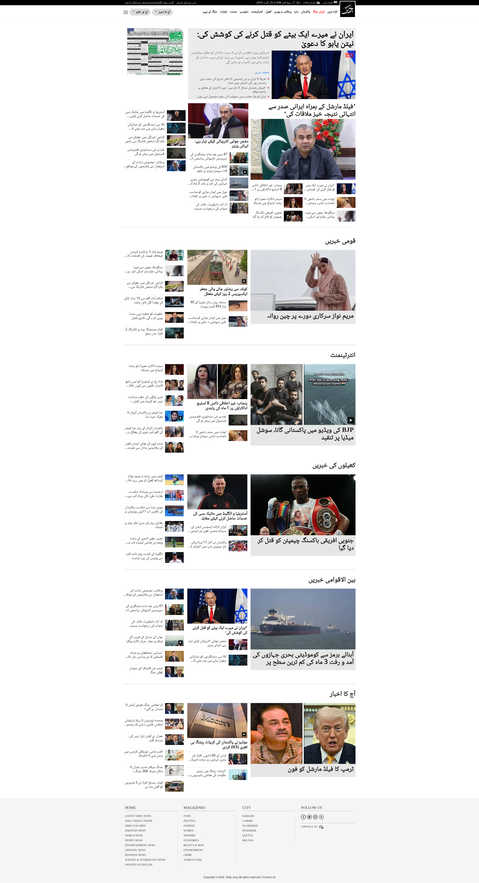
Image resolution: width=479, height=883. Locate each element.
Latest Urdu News (138, 816)
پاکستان (305, 12)
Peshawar (249, 830)
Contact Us (309, 826)
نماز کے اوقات (309, 3)
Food (187, 816)
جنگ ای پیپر (210, 12)
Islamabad (250, 825)
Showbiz (190, 835)
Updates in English (138, 864)
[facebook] (303, 816)
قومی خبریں (340, 241)
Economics (191, 840)
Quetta (247, 835)
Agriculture (193, 859)
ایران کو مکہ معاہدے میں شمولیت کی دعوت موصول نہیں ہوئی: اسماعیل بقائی (231, 98)
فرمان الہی (327, 3)
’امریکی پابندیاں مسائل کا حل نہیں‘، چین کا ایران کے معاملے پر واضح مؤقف (232, 89)
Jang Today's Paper (138, 821)
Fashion (189, 825)
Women (189, 830)
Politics (189, 821)
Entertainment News (140, 845)
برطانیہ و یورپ (283, 12)
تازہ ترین (332, 12)
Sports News (134, 840)
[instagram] (315, 816)
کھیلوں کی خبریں (334, 465)
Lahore (247, 821)
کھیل (268, 12)
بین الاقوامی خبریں (332, 580)
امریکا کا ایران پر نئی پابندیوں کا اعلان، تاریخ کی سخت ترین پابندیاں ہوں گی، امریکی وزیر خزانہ (233, 81)
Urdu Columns (135, 825)
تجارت (223, 12)
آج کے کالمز (141, 12)
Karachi (248, 816)
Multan (247, 840)
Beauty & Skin (194, 845)
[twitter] (309, 816)
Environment (193, 850)
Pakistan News (135, 830)
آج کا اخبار (164, 12)
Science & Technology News (145, 859)
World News (134, 835)
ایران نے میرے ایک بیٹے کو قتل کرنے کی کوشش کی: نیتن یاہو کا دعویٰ (275, 39)
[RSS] (321, 816)
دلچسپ (244, 12)
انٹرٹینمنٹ (257, 12)
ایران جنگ (319, 12)
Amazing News (135, 850)
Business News (135, 855)
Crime (188, 855)
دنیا (296, 12)
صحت (233, 12)
